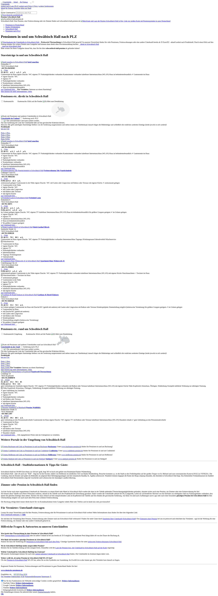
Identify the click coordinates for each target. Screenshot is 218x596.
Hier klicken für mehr (16, 91)
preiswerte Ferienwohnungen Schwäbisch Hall (104, 542)
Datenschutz (15, 576)
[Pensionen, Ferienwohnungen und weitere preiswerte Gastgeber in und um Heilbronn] (24, 455)
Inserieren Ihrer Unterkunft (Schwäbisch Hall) (119, 519)
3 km (5, 70)
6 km (5, 303)
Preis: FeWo (5, 139)
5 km (5, 206)
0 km (5, 179)
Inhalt (15, 2)
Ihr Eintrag (23, 2)
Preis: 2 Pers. (5, 135)
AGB (22, 576)
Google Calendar (9, 585)
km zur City (5, 129)
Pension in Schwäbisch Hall (17, 560)
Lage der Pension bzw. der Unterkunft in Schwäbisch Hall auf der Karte (81, 548)
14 (2, 380)
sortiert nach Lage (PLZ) (10, 6)
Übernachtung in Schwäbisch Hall (17, 535)
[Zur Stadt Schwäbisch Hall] (63, 345)
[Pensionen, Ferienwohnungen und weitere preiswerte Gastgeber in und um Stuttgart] (23, 459)
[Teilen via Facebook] (15, 574)
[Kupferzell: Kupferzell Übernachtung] (16, 372)
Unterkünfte (6, 2)
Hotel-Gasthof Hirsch (41, 227)
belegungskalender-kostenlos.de (14, 590)
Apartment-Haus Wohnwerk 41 (52, 261)
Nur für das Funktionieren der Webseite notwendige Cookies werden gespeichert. (32, 581)
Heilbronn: (52, 455)
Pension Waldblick (33, 408)
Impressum (45, 576)
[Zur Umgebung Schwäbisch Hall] (60, 116)
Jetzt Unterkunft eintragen (13, 515)
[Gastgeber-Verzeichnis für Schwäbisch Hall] (12, 15)
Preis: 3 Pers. (5, 137)
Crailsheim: (53, 451)
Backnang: (52, 447)
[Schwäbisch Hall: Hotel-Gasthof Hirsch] (17, 227)
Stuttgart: (49, 459)
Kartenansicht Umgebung (15, 334)
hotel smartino (33, 62)
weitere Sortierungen (46, 6)
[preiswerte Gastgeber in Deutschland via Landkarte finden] (125, 21)
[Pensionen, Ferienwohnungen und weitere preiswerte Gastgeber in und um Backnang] (24, 447)
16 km (6, 380)
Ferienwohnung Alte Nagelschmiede (58, 170)
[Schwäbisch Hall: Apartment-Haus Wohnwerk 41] (20, 261)
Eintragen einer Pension (148, 519)
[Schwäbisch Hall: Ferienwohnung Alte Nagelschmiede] (22, 170)
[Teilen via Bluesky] (17, 574)
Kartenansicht (10, 101)
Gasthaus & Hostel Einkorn (48, 295)
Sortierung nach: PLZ (32, 118)
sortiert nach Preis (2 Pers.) (28, 6)
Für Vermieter (6, 576)
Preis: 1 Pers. (5, 133)
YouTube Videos (9, 583)
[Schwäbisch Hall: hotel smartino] (14, 62)
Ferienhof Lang (35, 198)
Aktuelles (17, 8)
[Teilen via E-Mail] (25, 574)
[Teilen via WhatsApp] (21, 574)
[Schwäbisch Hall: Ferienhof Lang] (14, 198)
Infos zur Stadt (26, 8)
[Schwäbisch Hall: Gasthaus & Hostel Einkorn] (19, 295)
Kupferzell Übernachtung (41, 372)
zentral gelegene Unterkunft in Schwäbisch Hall (52, 554)
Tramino (6, 588)
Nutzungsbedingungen (33, 576)
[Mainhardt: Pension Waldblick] (13, 408)
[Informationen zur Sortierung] (5, 121)
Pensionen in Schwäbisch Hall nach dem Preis (43, 542)
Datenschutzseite (44, 592)
